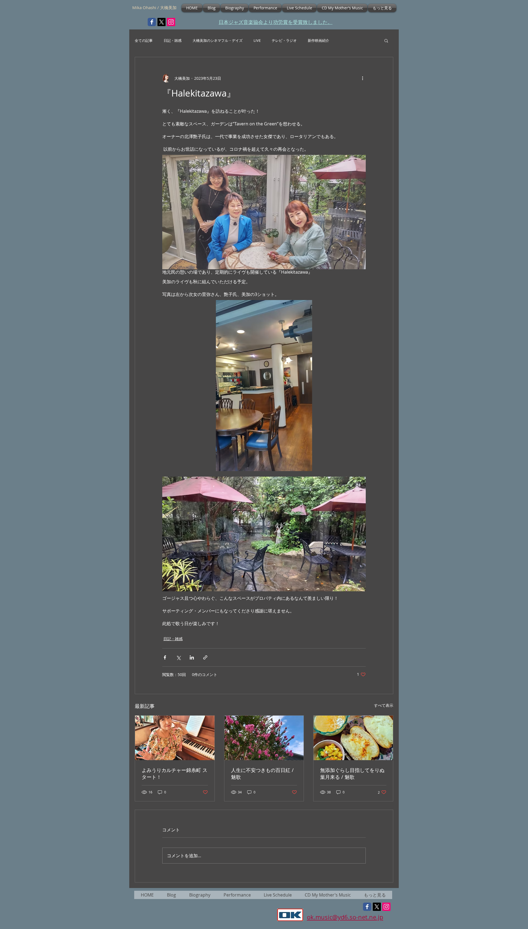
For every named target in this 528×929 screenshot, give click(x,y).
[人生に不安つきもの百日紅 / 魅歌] (264, 738)
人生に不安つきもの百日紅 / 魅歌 (262, 773)
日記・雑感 (173, 40)
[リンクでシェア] (205, 657)
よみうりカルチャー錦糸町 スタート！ (174, 773)
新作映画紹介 (318, 40)
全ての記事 (144, 40)
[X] (161, 22)
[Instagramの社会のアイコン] (171, 22)
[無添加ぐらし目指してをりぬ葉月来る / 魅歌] (353, 738)
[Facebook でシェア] (164, 657)
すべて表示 (383, 705)
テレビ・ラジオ (284, 40)
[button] (386, 40)
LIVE (257, 40)
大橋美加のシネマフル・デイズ (218, 40)
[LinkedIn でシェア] (191, 657)
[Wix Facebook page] (152, 22)
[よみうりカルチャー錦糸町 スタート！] (175, 738)
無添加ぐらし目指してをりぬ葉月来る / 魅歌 (352, 773)
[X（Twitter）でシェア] (178, 657)
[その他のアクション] (362, 78)
